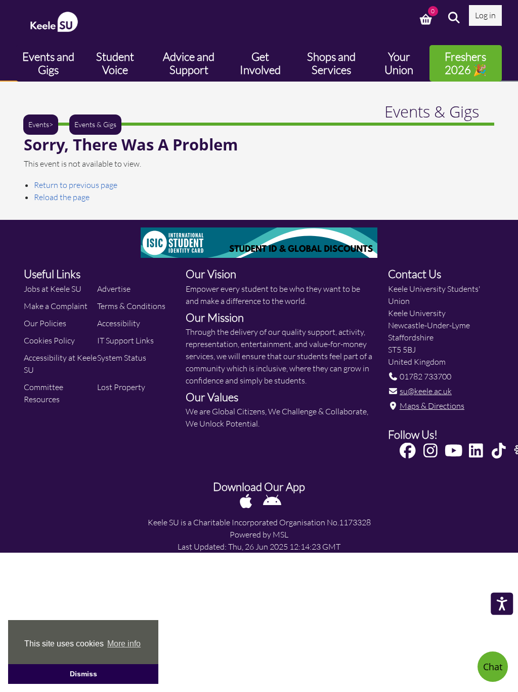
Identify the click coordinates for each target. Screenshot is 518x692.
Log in (485, 15)
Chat (492, 667)
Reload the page (62, 197)
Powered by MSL (259, 534)
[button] (454, 17)
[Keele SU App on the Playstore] (272, 501)
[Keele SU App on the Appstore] (246, 501)
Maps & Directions (432, 405)
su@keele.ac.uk (426, 391)
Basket (427, 17)
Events (38, 125)
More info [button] (124, 643)
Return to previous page (75, 184)
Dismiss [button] (83, 674)
